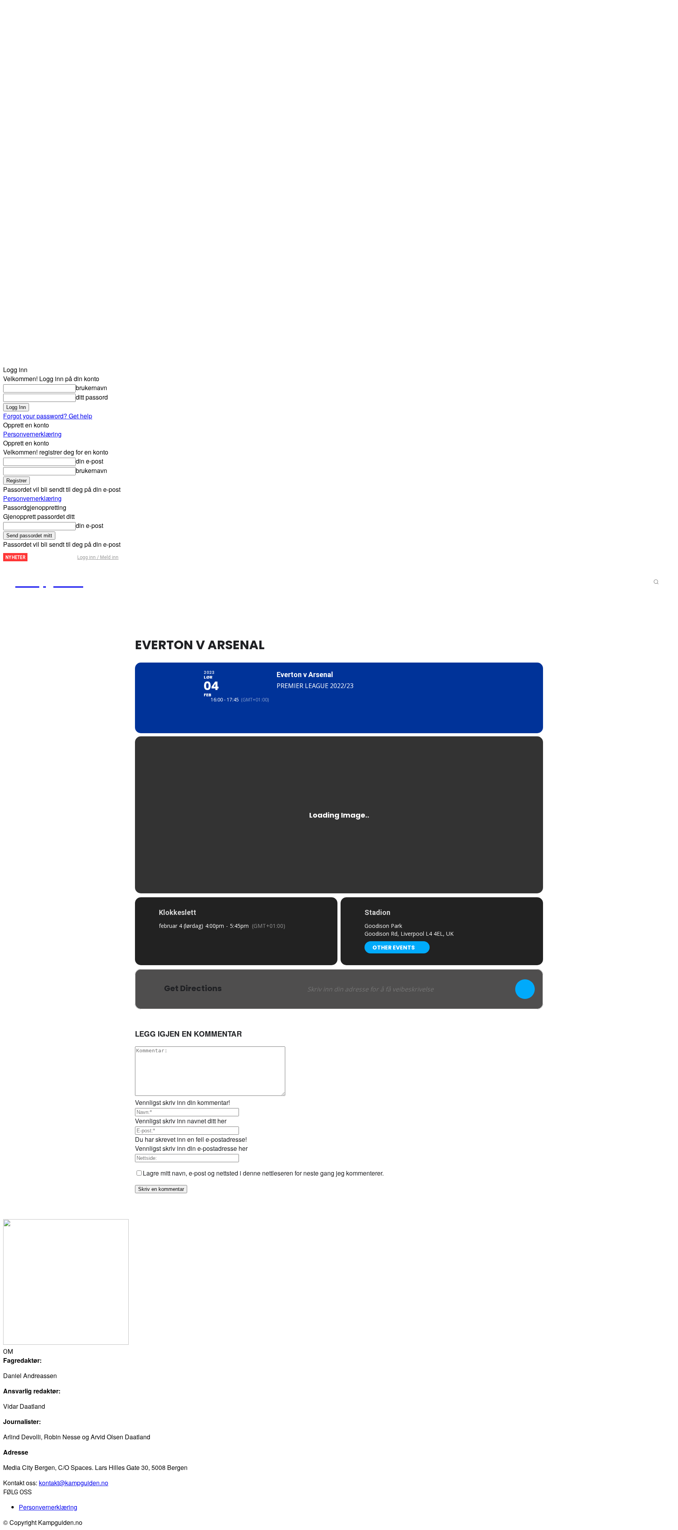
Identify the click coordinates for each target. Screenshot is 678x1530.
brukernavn (91, 387)
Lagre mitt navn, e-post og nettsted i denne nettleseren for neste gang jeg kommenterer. (263, 1173)
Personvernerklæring (32, 433)
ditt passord (92, 397)
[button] (656, 581)
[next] (33, 557)
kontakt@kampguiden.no (73, 1482)
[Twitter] (52, 557)
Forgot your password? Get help (47, 415)
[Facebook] (39, 557)
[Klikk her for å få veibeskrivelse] (525, 989)
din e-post (89, 461)
